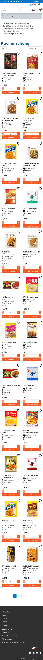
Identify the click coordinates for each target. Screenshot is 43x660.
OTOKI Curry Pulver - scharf (9, 522)
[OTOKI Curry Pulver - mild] (11, 152)
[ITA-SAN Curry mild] (11, 554)
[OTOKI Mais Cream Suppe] (11, 419)
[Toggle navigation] (3, 5)
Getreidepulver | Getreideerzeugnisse (16, 23)
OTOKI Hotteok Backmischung (28, 522)
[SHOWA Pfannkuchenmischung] (32, 419)
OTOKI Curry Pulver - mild (9, 164)
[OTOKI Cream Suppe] (32, 285)
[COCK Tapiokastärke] (32, 464)
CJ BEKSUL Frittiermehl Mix (31, 74)
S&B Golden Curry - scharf (9, 298)
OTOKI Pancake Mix (9, 342)
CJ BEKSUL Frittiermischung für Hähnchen (9, 253)
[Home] (36, 4)
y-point (4, 622)
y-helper (4, 625)
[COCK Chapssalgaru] (32, 197)
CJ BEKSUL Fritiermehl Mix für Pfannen (10, 119)
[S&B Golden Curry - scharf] (11, 285)
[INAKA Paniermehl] (11, 197)
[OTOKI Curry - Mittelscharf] (32, 106)
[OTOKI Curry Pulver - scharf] (11, 509)
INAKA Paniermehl (8, 209)
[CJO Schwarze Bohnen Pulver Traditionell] (11, 61)
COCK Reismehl (28, 385)
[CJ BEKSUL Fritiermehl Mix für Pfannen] (11, 106)
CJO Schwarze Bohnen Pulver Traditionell (10, 74)
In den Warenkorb (10, 92)
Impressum (5, 632)
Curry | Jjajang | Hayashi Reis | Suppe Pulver (18, 26)
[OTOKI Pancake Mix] (11, 330)
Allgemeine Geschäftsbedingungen (14, 642)
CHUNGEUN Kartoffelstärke (7, 476)
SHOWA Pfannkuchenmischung (31, 431)
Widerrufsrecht (7, 639)
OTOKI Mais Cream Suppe (8, 431)
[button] (40, 10)
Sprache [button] (38, 1)
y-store (4, 615)
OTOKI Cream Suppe (30, 297)
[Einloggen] (30, 10)
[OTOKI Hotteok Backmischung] (32, 509)
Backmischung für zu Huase (12, 34)
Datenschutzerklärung (9, 636)
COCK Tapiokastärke (30, 476)
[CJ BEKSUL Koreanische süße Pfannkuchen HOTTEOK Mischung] (32, 554)
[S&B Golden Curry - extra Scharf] (11, 373)
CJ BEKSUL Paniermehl (31, 252)
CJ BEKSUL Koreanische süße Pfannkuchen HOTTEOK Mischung (31, 567)
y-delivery (5, 618)
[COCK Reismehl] (32, 373)
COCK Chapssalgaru (30, 209)
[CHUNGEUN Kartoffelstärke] (11, 464)
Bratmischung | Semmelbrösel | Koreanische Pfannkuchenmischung (18, 30)
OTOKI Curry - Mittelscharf (28, 119)
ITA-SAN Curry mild (9, 566)
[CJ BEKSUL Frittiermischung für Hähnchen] (11, 240)
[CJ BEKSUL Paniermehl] (32, 240)
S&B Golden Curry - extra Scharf (11, 386)
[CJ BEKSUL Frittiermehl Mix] (32, 61)
